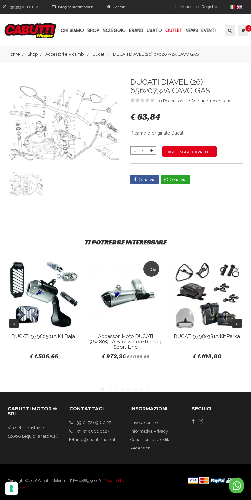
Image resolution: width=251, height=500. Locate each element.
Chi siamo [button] (72, 30)
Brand (136, 30)
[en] (240, 6)
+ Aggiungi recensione (210, 100)
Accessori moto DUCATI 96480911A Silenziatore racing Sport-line (125, 341)
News (192, 30)
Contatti (119, 7)
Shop (32, 54)
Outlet (173, 30)
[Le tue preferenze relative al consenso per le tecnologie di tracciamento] (11, 488)
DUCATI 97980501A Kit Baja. (44, 336)
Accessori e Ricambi (65, 54)
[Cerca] (229, 30)
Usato (154, 30)
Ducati (98, 54)
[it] (233, 6)
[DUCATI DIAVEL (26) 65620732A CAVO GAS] (64, 122)
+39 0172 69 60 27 (93, 422)
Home (14, 54)
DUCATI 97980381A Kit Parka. (207, 336)
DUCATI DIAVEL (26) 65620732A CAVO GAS (156, 54)
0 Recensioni (172, 100)
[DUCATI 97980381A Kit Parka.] (207, 295)
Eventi (208, 30)
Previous (14, 323)
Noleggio (114, 30)
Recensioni (141, 448)
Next (237, 323)
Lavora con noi (144, 422)
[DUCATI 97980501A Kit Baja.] (44, 295)
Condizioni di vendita (150, 439)
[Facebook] (193, 421)
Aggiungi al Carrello (189, 152)
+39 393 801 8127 (23, 7)
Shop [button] (93, 30)
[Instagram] (201, 421)
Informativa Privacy (149, 431)
